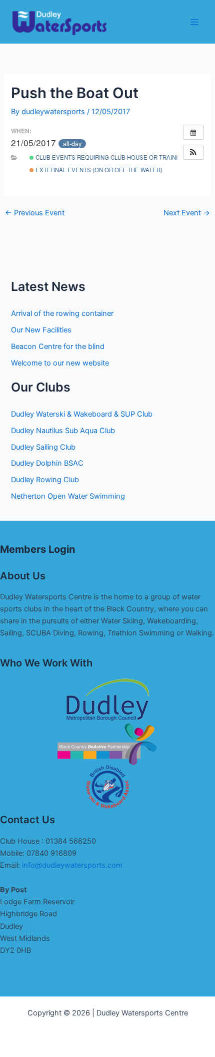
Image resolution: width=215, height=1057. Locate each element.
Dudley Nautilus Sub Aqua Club (63, 430)
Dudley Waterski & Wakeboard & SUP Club (81, 414)
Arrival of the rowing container (62, 313)
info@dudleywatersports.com (72, 865)
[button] (194, 152)
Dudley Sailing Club (43, 447)
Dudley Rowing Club (45, 479)
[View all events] (193, 132)
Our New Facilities (41, 329)
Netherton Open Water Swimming (68, 496)
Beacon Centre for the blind (57, 346)
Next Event (187, 213)
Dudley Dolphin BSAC (47, 463)
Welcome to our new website (60, 363)
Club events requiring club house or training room (120, 157)
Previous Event (34, 213)
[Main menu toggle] (194, 22)
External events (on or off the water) (98, 170)
